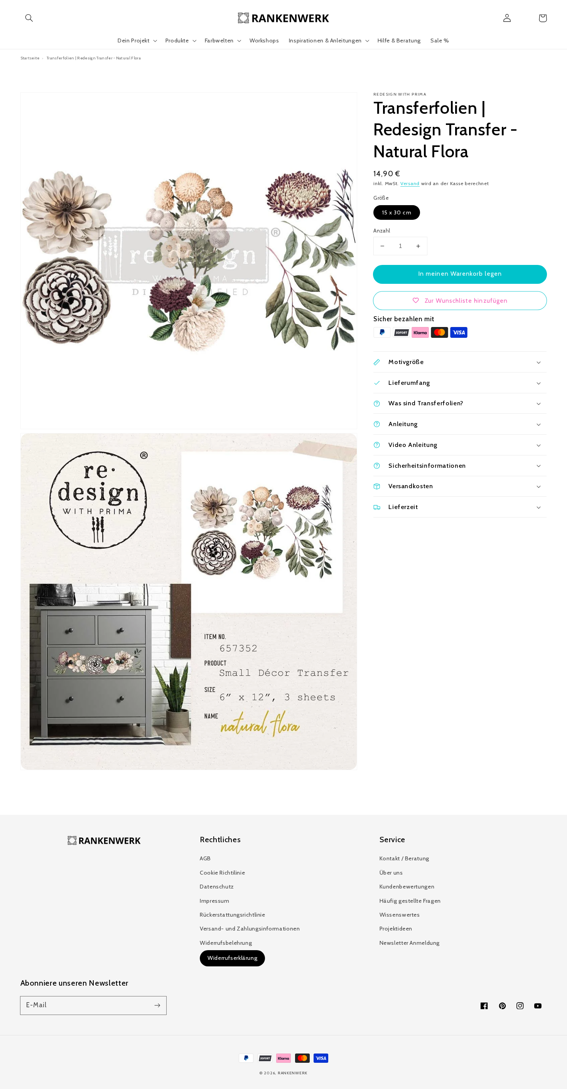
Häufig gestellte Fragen (410, 900)
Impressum (215, 900)
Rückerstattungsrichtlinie (232, 914)
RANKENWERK (292, 1073)
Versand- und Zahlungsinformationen (250, 928)
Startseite (30, 58)
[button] (29, 18)
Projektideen (396, 928)
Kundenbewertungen (407, 886)
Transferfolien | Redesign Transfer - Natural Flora (94, 58)
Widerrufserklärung (232, 957)
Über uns (391, 872)
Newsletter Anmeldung (410, 942)
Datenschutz (217, 886)
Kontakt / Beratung (404, 858)
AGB (205, 858)
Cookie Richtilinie (222, 872)
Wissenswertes (400, 914)
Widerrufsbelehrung (226, 942)
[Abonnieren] (157, 1005)
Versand (410, 183)
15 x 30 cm (397, 212)
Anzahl (381, 231)
